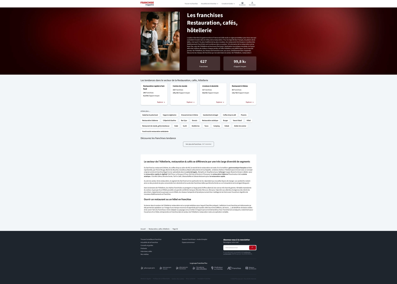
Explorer (160, 102)
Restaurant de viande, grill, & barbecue (155, 126)
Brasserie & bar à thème (189, 115)
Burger (225, 120)
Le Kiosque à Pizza (181, 174)
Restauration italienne (150, 120)
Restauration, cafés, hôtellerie (159, 229)
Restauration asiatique (210, 120)
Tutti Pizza (171, 174)
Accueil (143, 229)
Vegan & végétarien (169, 115)
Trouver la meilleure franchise (151, 239)
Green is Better (243, 172)
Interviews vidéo (146, 251)
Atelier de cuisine (240, 126)
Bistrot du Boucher (172, 170)
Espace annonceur (188, 242)
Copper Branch (230, 172)
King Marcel (210, 172)
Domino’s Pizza (201, 174)
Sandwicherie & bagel (210, 115)
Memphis (201, 172)
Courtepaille (206, 170)
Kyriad (199, 192)
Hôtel (249, 120)
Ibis (210, 190)
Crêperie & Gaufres (169, 120)
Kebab (227, 126)
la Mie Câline (157, 176)
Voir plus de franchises (198, 144)
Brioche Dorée (167, 176)
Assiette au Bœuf (185, 170)
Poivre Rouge (160, 170)
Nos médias (145, 254)
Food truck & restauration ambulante (155, 131)
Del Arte (191, 174)
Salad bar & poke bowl (150, 115)
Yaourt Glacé (237, 120)
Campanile (191, 192)
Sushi (185, 126)
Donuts (194, 120)
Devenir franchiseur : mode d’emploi (194, 239)
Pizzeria (243, 115)
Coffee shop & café (229, 115)
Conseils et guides (147, 245)
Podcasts (144, 248)
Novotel (198, 190)
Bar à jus (184, 120)
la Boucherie (196, 170)
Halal (176, 126)
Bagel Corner (167, 172)
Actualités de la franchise (149, 242)
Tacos (206, 126)
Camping (216, 126)
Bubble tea (195, 126)
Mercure (205, 190)
